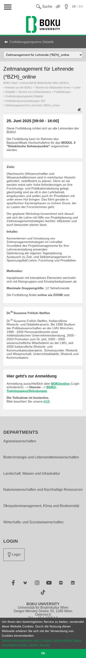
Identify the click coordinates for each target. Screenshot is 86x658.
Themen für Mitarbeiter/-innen (53, 87)
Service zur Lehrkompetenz (34, 92)
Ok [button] (43, 653)
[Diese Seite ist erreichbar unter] (79, 110)
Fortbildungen (62, 92)
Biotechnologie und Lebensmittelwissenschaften (41, 457)
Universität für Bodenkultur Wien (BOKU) (44, 83)
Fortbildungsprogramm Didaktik (32, 42)
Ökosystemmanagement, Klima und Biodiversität (41, 506)
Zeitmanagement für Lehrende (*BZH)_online (33, 105)
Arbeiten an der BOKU (18, 87)
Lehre (77, 87)
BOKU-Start (10, 83)
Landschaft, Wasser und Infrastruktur (31, 473)
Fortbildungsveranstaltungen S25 (25, 101)
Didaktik (10, 92)
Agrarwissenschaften (19, 441)
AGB (46, 401)
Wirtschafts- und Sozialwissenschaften (33, 522)
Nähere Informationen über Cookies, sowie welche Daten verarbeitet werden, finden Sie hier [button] (41, 642)
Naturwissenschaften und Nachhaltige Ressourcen (43, 489)
